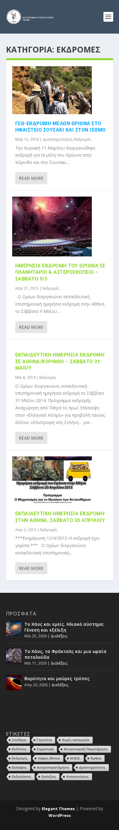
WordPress (60, 815)
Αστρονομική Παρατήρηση (86, 749)
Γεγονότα (44, 740)
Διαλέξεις (59, 636)
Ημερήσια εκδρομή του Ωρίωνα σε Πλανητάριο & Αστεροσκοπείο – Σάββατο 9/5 (60, 272)
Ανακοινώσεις (77, 776)
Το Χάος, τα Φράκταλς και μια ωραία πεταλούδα (65, 654)
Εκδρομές (82, 139)
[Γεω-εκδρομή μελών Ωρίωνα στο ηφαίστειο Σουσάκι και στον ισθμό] (52, 90)
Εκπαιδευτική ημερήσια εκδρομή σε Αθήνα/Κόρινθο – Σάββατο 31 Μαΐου (60, 361)
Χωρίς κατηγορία (75, 740)
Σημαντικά (45, 749)
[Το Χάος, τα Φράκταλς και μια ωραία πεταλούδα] (13, 655)
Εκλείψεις (19, 767)
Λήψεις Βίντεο (49, 758)
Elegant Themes (58, 808)
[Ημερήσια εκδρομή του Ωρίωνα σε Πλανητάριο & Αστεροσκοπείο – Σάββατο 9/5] (52, 226)
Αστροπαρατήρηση (53, 767)
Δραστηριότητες (57, 139)
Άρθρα (96, 758)
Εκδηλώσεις (21, 776)
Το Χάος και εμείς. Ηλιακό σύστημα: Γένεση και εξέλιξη (64, 626)
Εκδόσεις (19, 749)
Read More (31, 178)
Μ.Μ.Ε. (75, 758)
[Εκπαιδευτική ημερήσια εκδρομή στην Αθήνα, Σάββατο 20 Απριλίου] (52, 480)
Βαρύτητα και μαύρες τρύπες (57, 678)
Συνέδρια (19, 740)
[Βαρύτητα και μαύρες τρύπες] (13, 682)
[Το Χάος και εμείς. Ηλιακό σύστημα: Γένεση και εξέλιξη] (13, 628)
